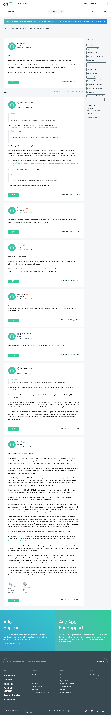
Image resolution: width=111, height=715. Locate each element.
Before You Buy (92, 73)
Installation (90, 92)
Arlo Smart (90, 60)
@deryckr (14, 114)
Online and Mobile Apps (94, 96)
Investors (35, 684)
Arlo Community (8, 11)
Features (90, 77)
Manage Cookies (29, 712)
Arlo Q (24, 28)
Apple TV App (91, 49)
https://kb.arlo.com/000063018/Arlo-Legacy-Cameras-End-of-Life (34, 128)
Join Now (92, 11)
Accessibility (52, 710)
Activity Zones (91, 45)
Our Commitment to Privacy (41, 692)
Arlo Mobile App (92, 52)
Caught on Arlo (37, 687)
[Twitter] (97, 711)
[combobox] (75, 11)
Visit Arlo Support (9, 643)
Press (33, 681)
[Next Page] (105, 99)
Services (25, 3)
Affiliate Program (94, 678)
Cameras (15, 28)
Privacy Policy (28, 710)
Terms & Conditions (38, 710)
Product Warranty (65, 692)
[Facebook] (86, 711)
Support (85, 3)
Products (18, 3)
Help (105, 11)
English (6, 28)
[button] (81, 40)
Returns (62, 689)
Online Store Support (67, 684)
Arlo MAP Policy (94, 675)
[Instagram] (92, 711)
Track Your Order (65, 687)
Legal (46, 710)
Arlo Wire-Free (91, 69)
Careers (34, 678)
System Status (64, 681)
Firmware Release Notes (94, 84)
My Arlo (93, 3)
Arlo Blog (35, 689)
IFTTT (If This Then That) (94, 88)
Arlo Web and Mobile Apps (93, 64)
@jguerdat (14, 380)
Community (64, 678)
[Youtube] (103, 711)
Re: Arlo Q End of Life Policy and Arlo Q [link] (43, 28)
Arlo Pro (89, 56)
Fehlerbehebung (92, 80)
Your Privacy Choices (62, 710)
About (34, 675)
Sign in (100, 11)
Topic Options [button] (106, 35)
